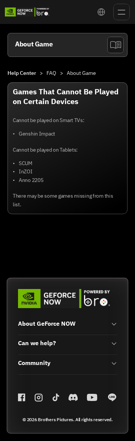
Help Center (22, 73)
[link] (27, 11)
